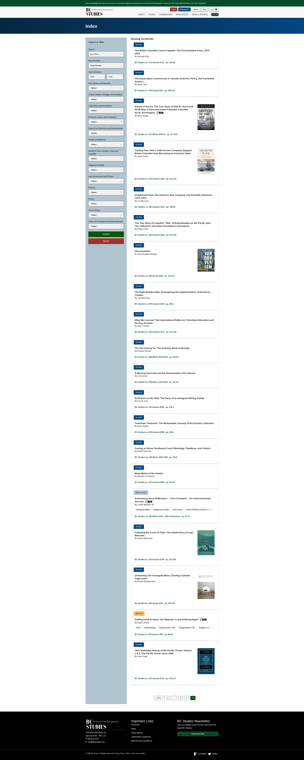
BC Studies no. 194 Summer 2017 (155, 332)
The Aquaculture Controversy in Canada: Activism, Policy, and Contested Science (174, 80)
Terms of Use (130, 753)
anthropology (149, 628)
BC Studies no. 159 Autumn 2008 (154, 432)
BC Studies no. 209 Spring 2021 (155, 603)
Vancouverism (142, 251)
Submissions (165, 15)
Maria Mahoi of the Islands (149, 473)
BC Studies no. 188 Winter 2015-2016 (156, 357)
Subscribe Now (197, 734)
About (141, 15)
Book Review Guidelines (141, 741)
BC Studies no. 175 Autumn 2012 (155, 63)
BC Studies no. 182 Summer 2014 (155, 235)
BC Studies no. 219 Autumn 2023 (155, 678)
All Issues (135, 725)
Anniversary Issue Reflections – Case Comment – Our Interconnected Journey (172, 500)
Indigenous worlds (161, 510)
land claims (177, 510)
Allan (138, 628)
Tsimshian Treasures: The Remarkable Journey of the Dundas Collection (174, 423)
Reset (106, 241)
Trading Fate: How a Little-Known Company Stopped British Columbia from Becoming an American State (163, 152)
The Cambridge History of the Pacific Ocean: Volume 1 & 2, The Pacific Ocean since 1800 (163, 652)
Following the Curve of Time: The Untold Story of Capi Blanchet (164, 534)
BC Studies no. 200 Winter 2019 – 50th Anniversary (162, 516)
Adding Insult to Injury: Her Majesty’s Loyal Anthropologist (166, 619)
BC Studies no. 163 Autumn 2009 (154, 407)
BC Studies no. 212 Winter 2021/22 (156, 134)
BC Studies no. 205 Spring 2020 (155, 276)
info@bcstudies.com (96, 742)
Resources (182, 15)
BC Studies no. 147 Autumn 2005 (155, 482)
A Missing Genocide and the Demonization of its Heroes (165, 373)
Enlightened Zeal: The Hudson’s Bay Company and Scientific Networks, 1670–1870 (174, 196)
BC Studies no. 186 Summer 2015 (155, 207)
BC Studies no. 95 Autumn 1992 (154, 634)
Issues (152, 15)
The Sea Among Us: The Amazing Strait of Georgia (162, 348)
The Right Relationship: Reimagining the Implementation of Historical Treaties (172, 293)
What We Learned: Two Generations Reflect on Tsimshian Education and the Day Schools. (174, 321)
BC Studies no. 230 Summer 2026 (155, 179)
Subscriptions (137, 733)
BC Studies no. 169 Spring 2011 (155, 91)
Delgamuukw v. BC (167, 628)
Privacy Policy (120, 753)
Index (174, 9)
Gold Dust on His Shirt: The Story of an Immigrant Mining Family (169, 398)
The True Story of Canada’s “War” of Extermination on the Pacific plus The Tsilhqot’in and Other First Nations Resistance (173, 224)
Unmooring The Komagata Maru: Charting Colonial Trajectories (162, 577)
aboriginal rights (143, 510)
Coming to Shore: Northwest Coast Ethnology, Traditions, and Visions (173, 448)
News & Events (200, 15)
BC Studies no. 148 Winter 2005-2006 (156, 457)
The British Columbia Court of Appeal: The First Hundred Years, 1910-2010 (172, 52)
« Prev (158, 698)
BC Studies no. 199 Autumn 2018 (154, 304)
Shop (204, 9)
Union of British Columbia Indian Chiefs (202, 510)
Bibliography (184, 9)
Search (195, 9)
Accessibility (140, 753)
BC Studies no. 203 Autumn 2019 (155, 559)
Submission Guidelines (141, 737)
